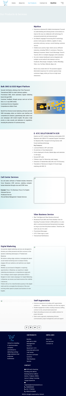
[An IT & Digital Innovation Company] (5, 3)
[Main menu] (62, 3)
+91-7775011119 (30, 389)
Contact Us (49, 343)
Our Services (50, 341)
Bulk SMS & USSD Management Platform (31, 344)
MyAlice (29, 339)
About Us (49, 339)
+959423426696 (31, 391)
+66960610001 (30, 387)
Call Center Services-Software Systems (32, 355)
